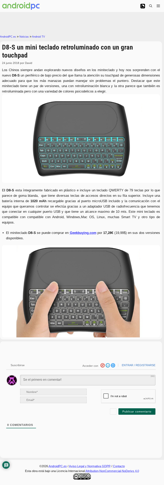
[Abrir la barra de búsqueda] (150, 6)
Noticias (24, 36)
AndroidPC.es (8, 36)
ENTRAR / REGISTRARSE (138, 365)
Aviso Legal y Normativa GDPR (90, 466)
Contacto (119, 466)
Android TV (38, 36)
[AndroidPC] (21, 6)
